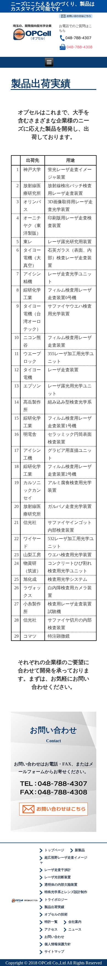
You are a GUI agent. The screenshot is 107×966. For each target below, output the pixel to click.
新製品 (80, 850)
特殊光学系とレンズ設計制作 (65, 892)
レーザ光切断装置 (57, 877)
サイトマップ (54, 951)
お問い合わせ (54, 937)
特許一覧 (51, 922)
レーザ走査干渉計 (57, 870)
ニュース (74, 929)
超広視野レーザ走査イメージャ (63, 860)
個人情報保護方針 (57, 944)
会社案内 (74, 922)
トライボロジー (55, 900)
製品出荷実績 (54, 907)
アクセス (51, 929)
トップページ (54, 850)
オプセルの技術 (55, 914)
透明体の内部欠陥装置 (60, 885)
